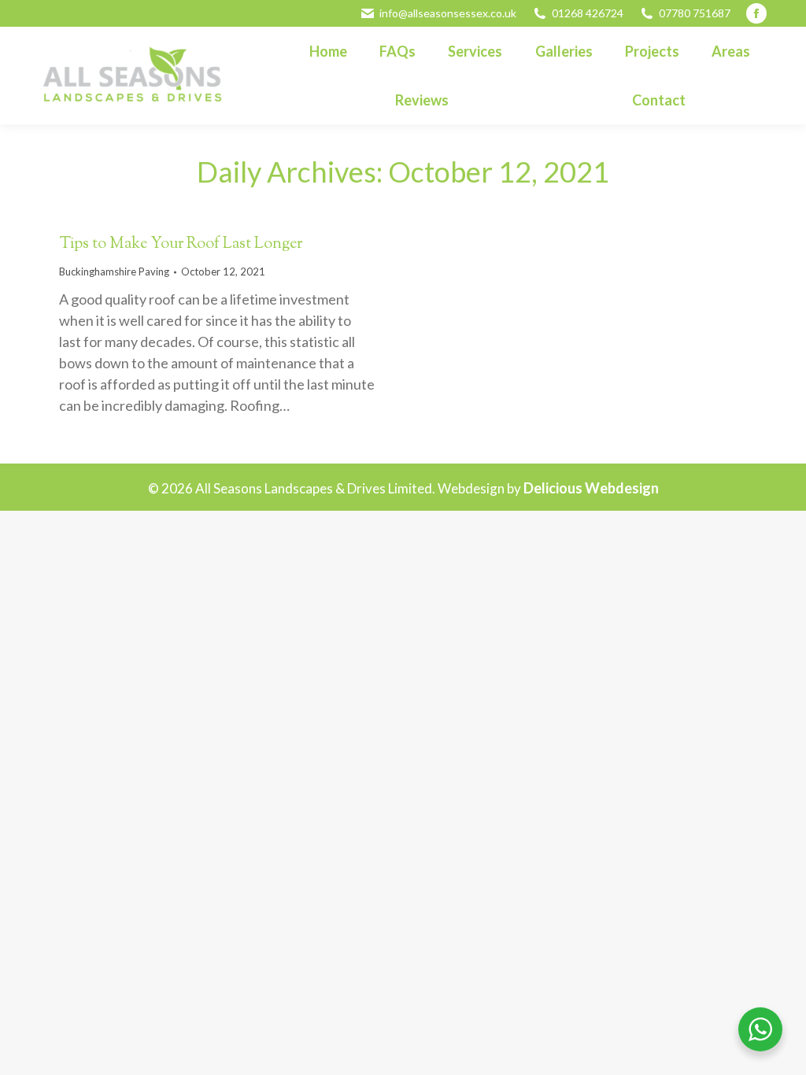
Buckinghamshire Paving (114, 271)
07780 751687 (694, 13)
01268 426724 (587, 13)
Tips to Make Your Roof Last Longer (180, 244)
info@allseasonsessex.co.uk (447, 13)
